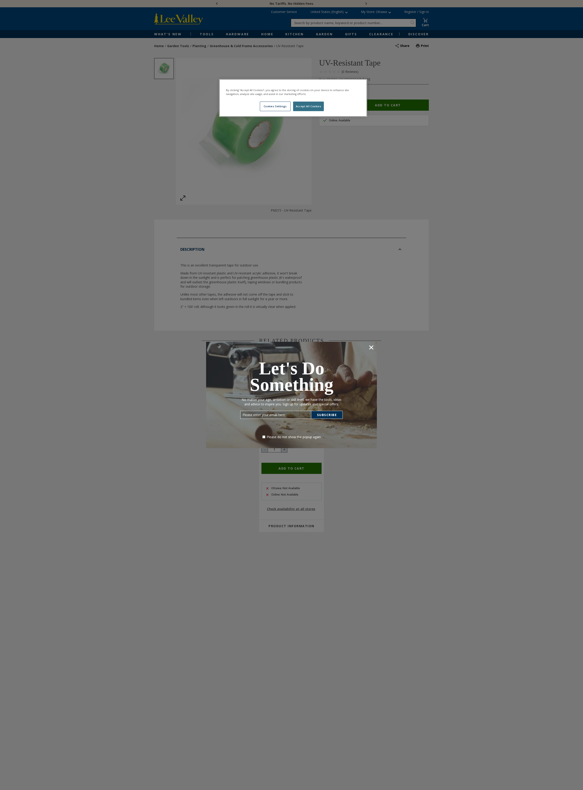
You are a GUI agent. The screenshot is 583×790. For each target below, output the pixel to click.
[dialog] (291, 395)
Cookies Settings (275, 106)
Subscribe (327, 415)
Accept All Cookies (308, 106)
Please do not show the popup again (294, 437)
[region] (293, 98)
